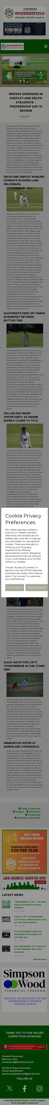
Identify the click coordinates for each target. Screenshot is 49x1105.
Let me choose (14, 587)
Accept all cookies (36, 587)
